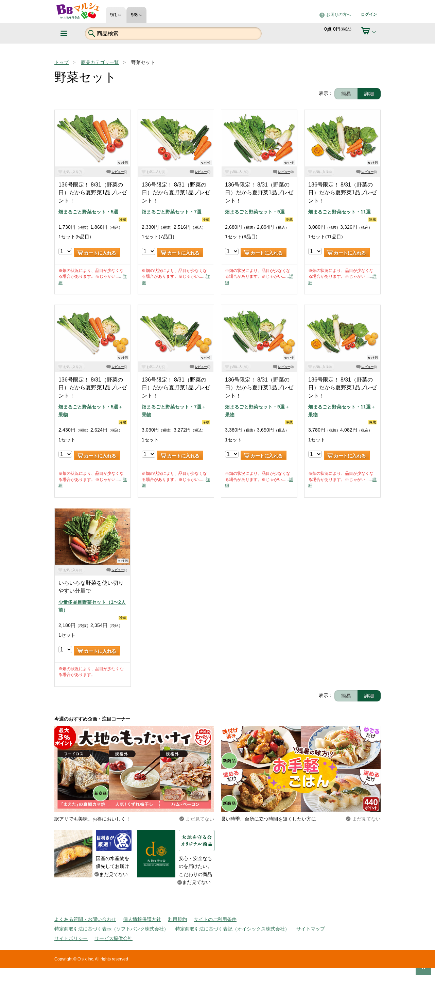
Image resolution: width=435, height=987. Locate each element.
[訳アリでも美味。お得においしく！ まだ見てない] (134, 730)
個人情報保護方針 (142, 919)
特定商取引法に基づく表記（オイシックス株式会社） (232, 929)
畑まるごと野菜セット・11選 (339, 211)
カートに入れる (100, 253)
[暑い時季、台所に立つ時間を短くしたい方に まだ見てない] (301, 730)
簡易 (346, 93)
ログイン (369, 14)
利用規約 (177, 919)
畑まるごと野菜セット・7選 (172, 211)
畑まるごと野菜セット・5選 (88, 211)
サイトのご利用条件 (215, 919)
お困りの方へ (338, 14)
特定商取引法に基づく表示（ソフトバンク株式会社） (111, 929)
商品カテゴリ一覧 (100, 62)
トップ (61, 62)
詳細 (369, 93)
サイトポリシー (71, 938)
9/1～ (116, 14)
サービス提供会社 (113, 938)
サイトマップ (310, 929)
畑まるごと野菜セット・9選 (255, 211)
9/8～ (136, 14)
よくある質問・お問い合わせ (85, 919)
